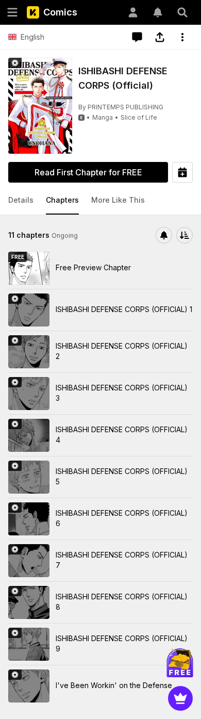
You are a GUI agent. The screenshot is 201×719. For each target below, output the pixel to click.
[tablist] (100, 201)
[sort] (184, 235)
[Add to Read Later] (182, 172)
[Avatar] (133, 12)
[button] (21, 201)
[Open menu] (12, 12)
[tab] (21, 201)
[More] (182, 37)
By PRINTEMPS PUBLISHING (120, 107)
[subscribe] (164, 235)
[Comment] (137, 37)
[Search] (182, 12)
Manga (102, 117)
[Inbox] (157, 12)
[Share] (159, 37)
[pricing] (180, 698)
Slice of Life (139, 117)
